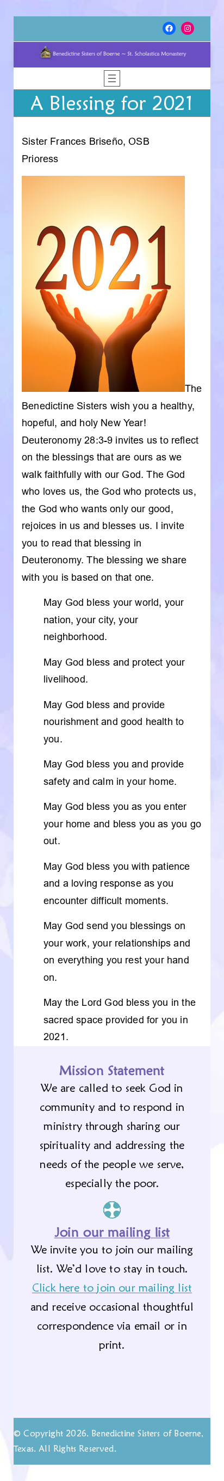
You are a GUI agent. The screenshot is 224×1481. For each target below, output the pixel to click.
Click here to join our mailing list (112, 1287)
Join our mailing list (112, 1232)
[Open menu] (112, 78)
